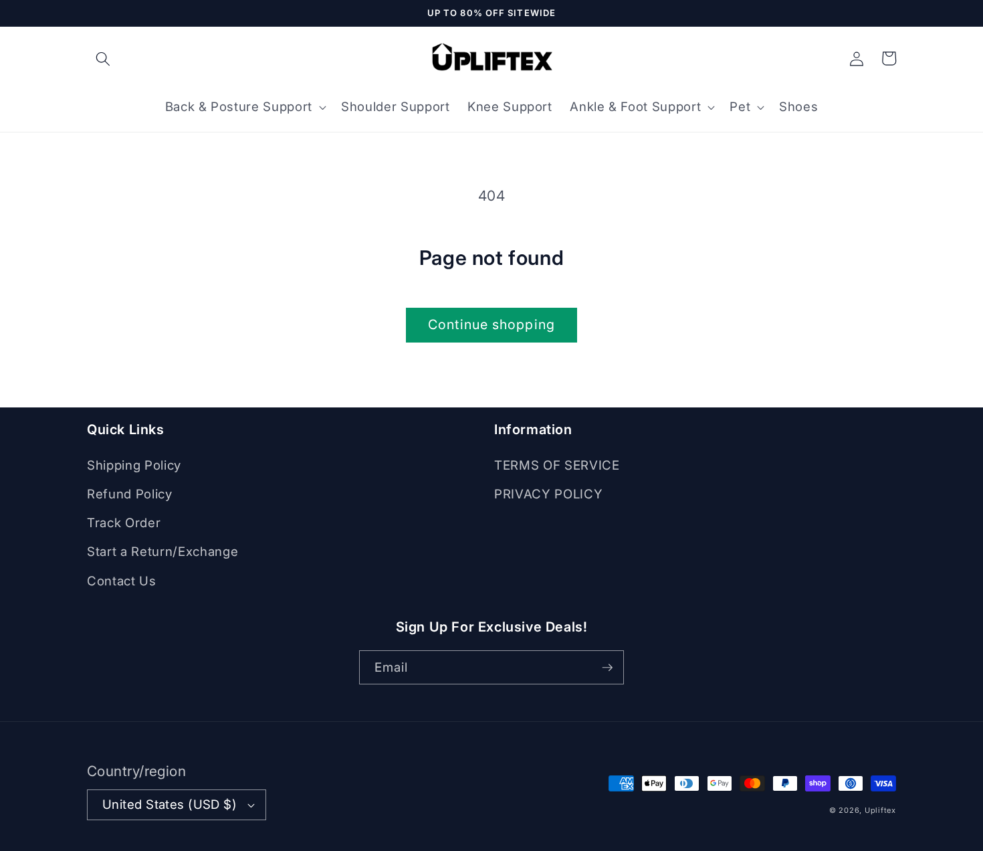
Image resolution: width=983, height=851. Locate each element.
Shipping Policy (134, 465)
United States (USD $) (169, 804)
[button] (103, 58)
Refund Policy (130, 494)
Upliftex (880, 810)
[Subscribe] (607, 667)
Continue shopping (491, 324)
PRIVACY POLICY (548, 494)
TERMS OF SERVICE (557, 465)
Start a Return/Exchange (162, 551)
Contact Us (121, 581)
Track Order (123, 523)
